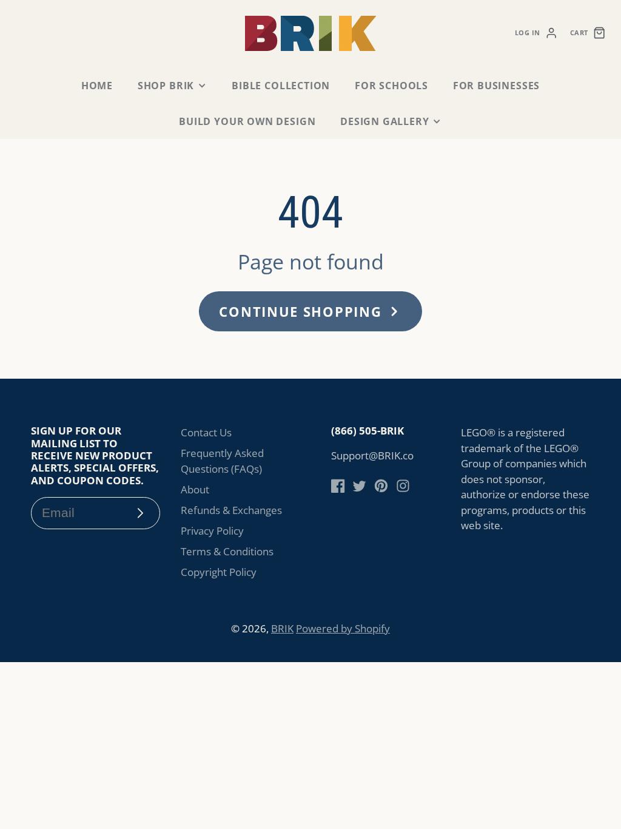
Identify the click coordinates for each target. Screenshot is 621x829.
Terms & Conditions (227, 551)
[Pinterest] (381, 486)
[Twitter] (359, 486)
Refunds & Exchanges (231, 510)
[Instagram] (403, 486)
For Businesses (496, 85)
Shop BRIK (166, 85)
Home (97, 85)
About (195, 489)
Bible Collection (281, 85)
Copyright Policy (219, 572)
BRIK (282, 628)
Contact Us (206, 432)
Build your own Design (247, 121)
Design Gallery (384, 121)
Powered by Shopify (343, 628)
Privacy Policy (212, 531)
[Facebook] (338, 486)
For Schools (391, 85)
